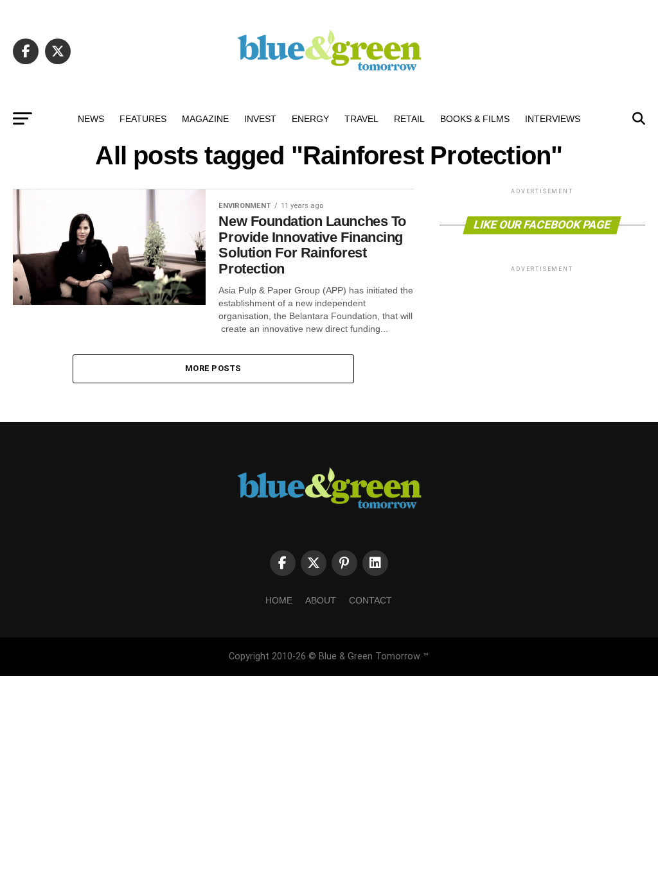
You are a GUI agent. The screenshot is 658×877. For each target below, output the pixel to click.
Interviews (552, 119)
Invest (260, 119)
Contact (370, 600)
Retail (409, 119)
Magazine (205, 119)
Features (143, 119)
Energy (310, 119)
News (91, 119)
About (320, 600)
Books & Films (475, 119)
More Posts (213, 368)
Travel (361, 119)
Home (278, 600)
